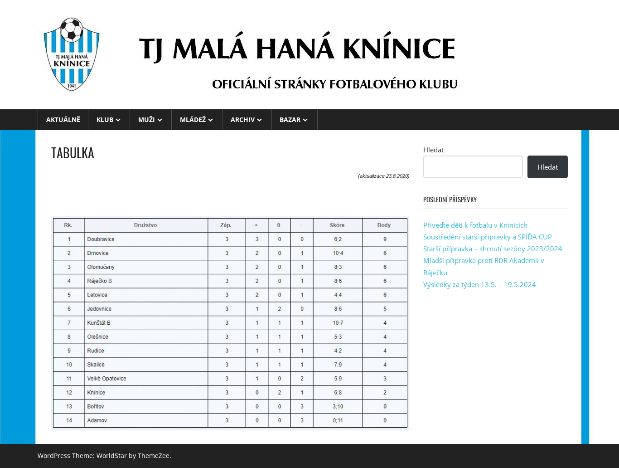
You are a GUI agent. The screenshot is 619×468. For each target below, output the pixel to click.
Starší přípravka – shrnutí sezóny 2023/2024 (492, 248)
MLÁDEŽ (193, 119)
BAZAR (290, 119)
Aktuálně (63, 119)
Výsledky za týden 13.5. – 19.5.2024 (479, 284)
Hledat (433, 149)
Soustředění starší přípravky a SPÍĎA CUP (487, 236)
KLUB (105, 119)
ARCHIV (243, 119)
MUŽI (146, 119)
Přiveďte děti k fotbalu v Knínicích (475, 224)
